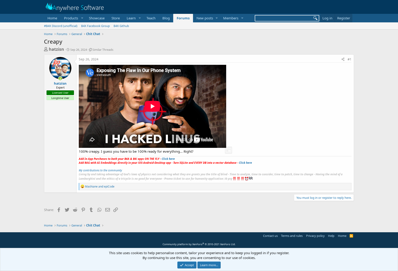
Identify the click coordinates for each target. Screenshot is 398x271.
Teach (150, 18)
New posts (204, 18)
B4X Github (121, 26)
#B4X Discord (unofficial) (60, 26)
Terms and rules (292, 236)
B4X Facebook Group (95, 26)
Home (52, 18)
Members (230, 18)
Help (331, 236)
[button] (73, 18)
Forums (183, 18)
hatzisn (56, 49)
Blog (166, 18)
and (99, 186)
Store (115, 18)
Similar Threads (102, 50)
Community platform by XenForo (199, 244)
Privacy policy (315, 236)
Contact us (270, 236)
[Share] (343, 59)
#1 (349, 59)
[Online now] (60, 78)
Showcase (97, 18)
